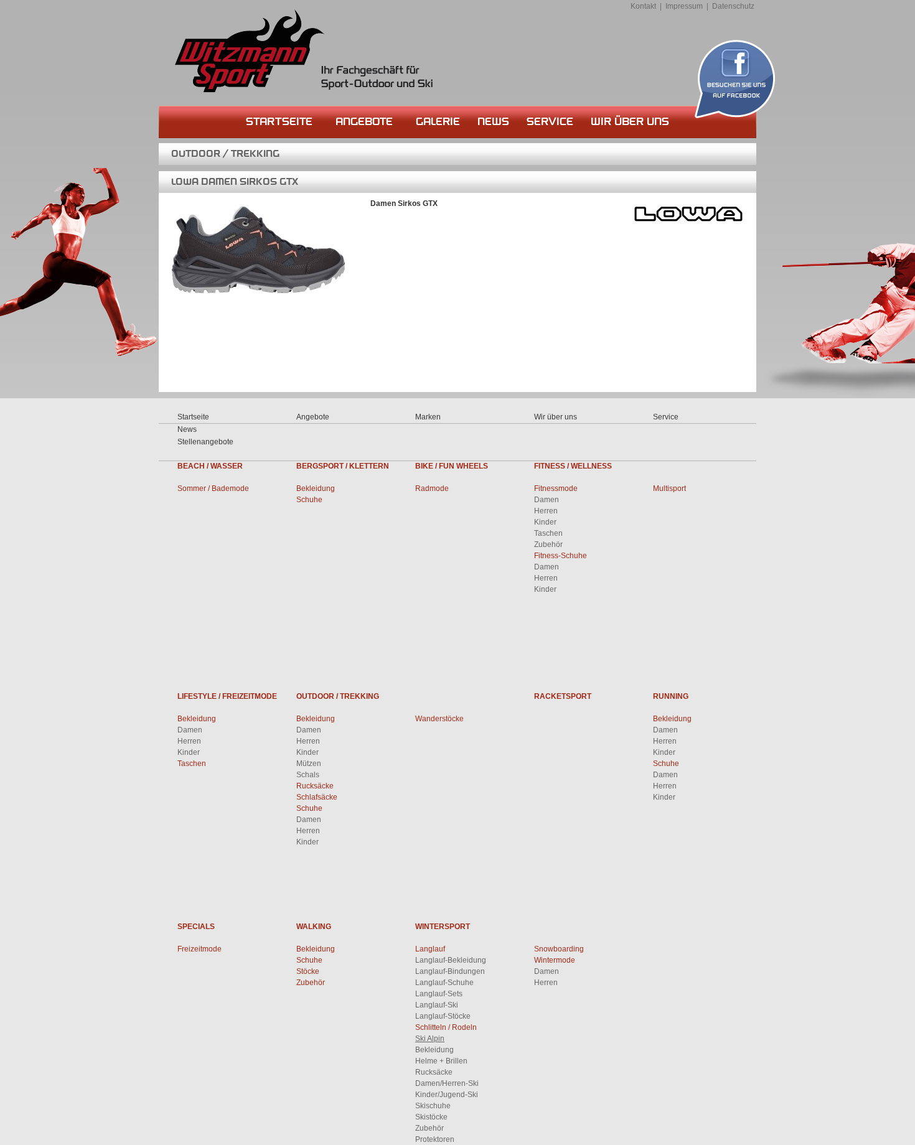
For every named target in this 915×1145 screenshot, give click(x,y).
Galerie (438, 121)
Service (550, 121)
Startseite (279, 121)
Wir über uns (630, 121)
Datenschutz (733, 6)
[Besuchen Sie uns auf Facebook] (735, 79)
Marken (428, 417)
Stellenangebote (205, 441)
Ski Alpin (429, 1038)
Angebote (364, 121)
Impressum (684, 6)
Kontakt (643, 6)
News (493, 121)
